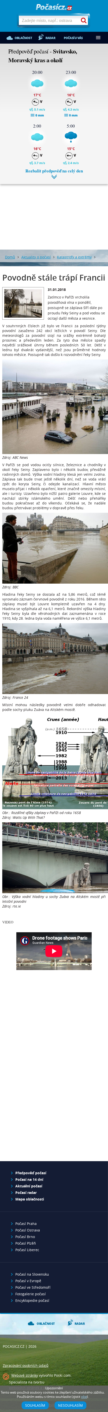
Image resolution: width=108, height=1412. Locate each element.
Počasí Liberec (27, 1249)
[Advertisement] (54, 213)
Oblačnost (23, 38)
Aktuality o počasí (36, 257)
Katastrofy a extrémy (74, 257)
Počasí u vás (73, 38)
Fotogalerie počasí (30, 1293)
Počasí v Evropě (28, 1280)
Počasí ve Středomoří (32, 1287)
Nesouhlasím (70, 1405)
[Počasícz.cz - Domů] (54, 7)
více (84, 1397)
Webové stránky (24, 1375)
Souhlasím (35, 1405)
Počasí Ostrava (27, 1230)
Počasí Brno (25, 1236)
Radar (50, 38)
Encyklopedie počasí (32, 1300)
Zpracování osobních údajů (25, 1365)
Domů (10, 257)
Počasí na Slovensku (32, 1274)
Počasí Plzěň (25, 1243)
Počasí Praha (26, 1223)
